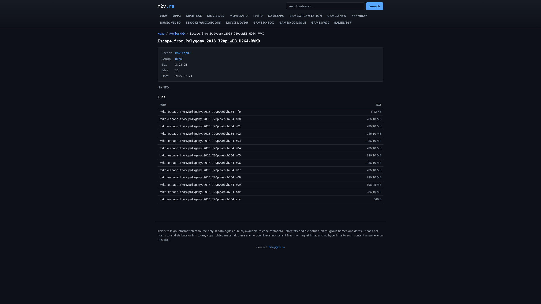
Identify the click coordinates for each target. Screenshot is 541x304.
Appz (177, 16)
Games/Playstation (306, 16)
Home (161, 33)
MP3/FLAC (194, 16)
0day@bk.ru (277, 247)
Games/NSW (336, 16)
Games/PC (276, 16)
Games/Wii (320, 22)
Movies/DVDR (237, 22)
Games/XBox (263, 22)
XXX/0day (359, 16)
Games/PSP (343, 22)
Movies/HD (239, 16)
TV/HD (258, 16)
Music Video (170, 22)
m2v (166, 6)
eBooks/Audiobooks (203, 22)
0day (164, 16)
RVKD (178, 59)
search (375, 6)
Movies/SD (215, 16)
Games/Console (292, 22)
